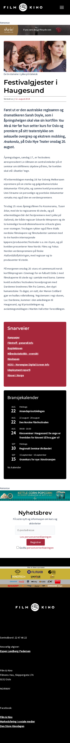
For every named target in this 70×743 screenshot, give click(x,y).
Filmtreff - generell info (20, 342)
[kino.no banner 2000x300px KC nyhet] (35, 495)
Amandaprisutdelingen (32, 411)
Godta (36, 547)
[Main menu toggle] (61, 7)
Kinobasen (13, 359)
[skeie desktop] (35, 30)
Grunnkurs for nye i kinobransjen (37, 459)
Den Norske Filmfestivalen (34, 422)
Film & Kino (6, 717)
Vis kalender (14, 467)
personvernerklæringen (40, 547)
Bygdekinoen (14, 348)
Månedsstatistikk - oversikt (22, 353)
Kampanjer (13, 337)
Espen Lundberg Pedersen (15, 651)
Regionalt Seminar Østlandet (35, 448)
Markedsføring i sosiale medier (17, 721)
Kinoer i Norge (15, 375)
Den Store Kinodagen (12, 726)
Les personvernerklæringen (35, 536)
